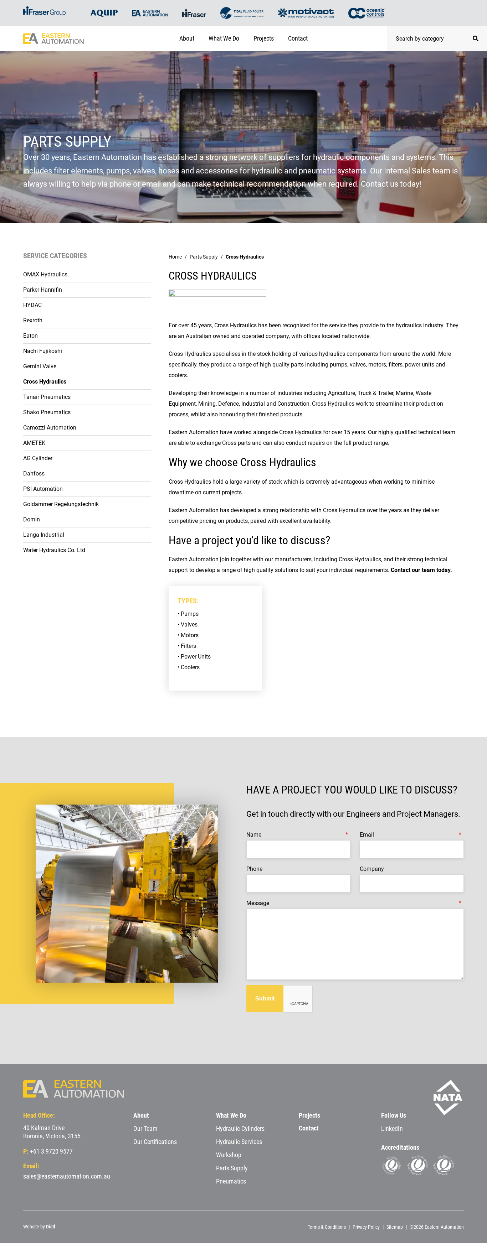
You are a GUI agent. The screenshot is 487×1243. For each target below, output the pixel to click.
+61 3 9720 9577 (51, 1151)
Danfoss (34, 473)
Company (372, 868)
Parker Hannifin (42, 289)
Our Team (145, 1128)
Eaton (30, 335)
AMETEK (34, 443)
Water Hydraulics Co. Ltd (54, 550)
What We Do (224, 38)
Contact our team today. (422, 570)
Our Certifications (155, 1141)
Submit (265, 998)
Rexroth (32, 320)
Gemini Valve (39, 366)
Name (253, 834)
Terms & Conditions (327, 1227)
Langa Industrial (43, 534)
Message (257, 903)
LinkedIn (392, 1128)
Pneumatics (231, 1181)
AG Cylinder (37, 458)
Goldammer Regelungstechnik (61, 504)
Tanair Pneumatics (47, 397)
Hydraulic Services (239, 1141)
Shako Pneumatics (47, 412)
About (186, 38)
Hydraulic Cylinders (240, 1128)
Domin (31, 519)
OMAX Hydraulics (45, 274)
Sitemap (394, 1227)
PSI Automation (43, 488)
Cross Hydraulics (44, 381)
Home (175, 257)
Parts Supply (204, 257)
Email (367, 834)
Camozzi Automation (49, 427)
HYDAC (32, 305)
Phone (254, 868)
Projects (263, 38)
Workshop (228, 1155)
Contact (298, 38)
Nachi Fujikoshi (42, 351)
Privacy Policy (366, 1227)
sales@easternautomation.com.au (66, 1176)
